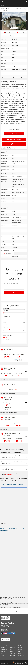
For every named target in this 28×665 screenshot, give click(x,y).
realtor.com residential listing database (10, 412)
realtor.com (20, 607)
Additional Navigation (14, 611)
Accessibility (23, 662)
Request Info (21, 32)
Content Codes (8, 474)
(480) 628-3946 (14, 129)
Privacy (6, 663)
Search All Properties (15, 139)
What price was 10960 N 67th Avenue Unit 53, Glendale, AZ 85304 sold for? (11, 456)
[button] (1, 21)
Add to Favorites (8, 35)
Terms (2, 663)
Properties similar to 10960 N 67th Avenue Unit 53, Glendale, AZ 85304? (13, 462)
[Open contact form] (26, 1)
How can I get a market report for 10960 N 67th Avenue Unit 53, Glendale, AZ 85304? (13, 468)
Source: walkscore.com (5, 523)
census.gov (5, 429)
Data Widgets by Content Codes (21, 663)
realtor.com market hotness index (9, 364)
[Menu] (26, 5)
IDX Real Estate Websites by (7, 662)
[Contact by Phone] (23, 1)
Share (15, 144)
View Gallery (15, 28)
